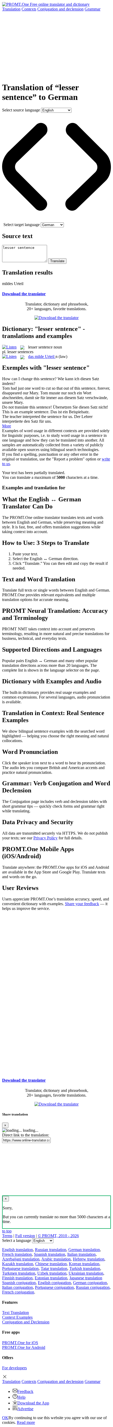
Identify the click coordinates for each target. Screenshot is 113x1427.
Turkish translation (84, 1268)
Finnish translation (17, 1278)
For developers (14, 1368)
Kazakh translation (17, 1264)
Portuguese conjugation (54, 1287)
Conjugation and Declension (25, 1322)
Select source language (21, 110)
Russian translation (50, 1249)
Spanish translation (49, 1254)
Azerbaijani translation (20, 1259)
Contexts (29, 9)
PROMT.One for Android (23, 1347)
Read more (26, 1422)
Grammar (92, 9)
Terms (7, 1235)
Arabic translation (56, 1259)
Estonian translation (51, 1278)
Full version (25, 1235)
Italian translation (81, 1254)
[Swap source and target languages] (56, 220)
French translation (17, 1254)
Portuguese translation (20, 1268)
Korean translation (84, 1264)
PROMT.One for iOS (20, 1342)
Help (21, 1397)
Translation (11, 9)
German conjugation (90, 1282)
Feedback (25, 1391)
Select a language (16, 1240)
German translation (84, 1249)
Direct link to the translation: (25, 1135)
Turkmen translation (18, 1273)
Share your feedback (82, 904)
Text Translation (15, 1312)
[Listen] (9, 347)
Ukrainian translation (86, 1273)
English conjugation (54, 1282)
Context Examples (17, 1317)
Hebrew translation (88, 1259)
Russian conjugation (93, 1287)
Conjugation (60, 9)
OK (5, 1417)
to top (7, 1231)
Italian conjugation (17, 1287)
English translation (17, 1249)
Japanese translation (85, 1278)
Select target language (21, 224)
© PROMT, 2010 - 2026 (58, 1235)
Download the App (33, 1403)
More (6, 426)
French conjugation (18, 1292)
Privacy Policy (45, 838)
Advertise (25, 1409)
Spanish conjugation (19, 1282)
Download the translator (24, 294)
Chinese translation (51, 1264)
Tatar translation (54, 1268)
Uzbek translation (51, 1273)
